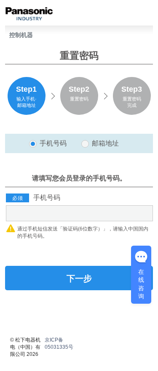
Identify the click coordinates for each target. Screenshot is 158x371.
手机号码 (53, 143)
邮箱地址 (105, 143)
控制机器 (21, 35)
